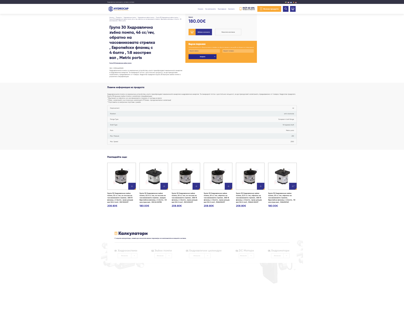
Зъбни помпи (163, 250)
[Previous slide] (110, 16)
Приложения (222, 9)
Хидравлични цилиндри (205, 250)
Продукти (119, 17)
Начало (200, 9)
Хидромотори (280, 250)
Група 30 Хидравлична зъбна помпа (167, 17)
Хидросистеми (127, 250)
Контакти (231, 9)
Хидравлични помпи (130, 17)
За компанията (210, 9)
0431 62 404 (249, 7)
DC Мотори (246, 250)
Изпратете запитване (228, 32)
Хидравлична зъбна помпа (146, 17)
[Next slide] (105, 16)
